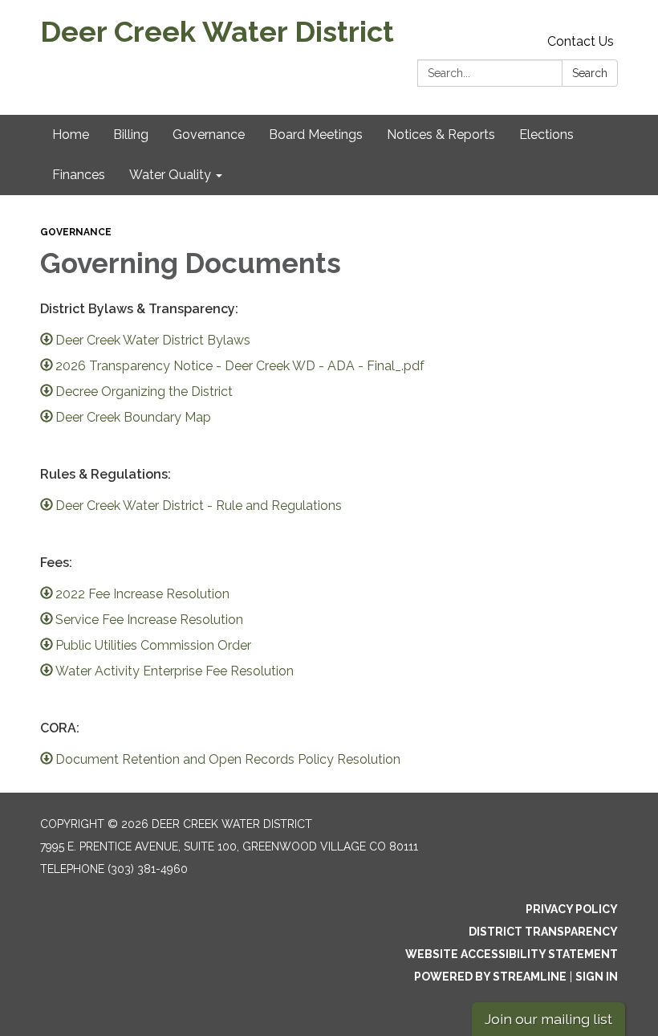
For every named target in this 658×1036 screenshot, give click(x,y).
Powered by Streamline (490, 976)
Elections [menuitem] (546, 134)
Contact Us (580, 41)
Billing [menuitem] (130, 134)
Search (589, 73)
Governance (76, 232)
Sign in (596, 976)
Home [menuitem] (70, 134)
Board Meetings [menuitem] (316, 134)
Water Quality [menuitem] (170, 174)
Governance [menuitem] (209, 134)
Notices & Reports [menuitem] (441, 134)
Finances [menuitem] (78, 174)
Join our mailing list (548, 1018)
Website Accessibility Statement (511, 954)
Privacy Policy (572, 909)
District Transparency (543, 931)
